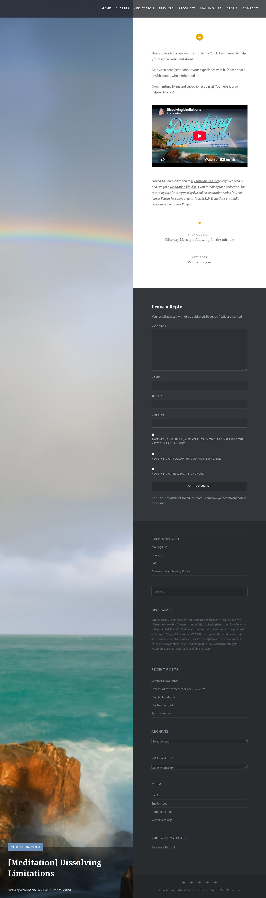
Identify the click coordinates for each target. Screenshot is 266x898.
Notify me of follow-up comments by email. (187, 458)
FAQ (154, 563)
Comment (160, 325)
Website (158, 415)
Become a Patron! (163, 847)
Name (157, 377)
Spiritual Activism (162, 713)
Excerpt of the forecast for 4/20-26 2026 (178, 689)
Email (157, 396)
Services (166, 8)
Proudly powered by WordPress (178, 890)
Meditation (144, 8)
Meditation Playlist (183, 187)
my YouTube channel (205, 181)
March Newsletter (163, 697)
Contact (250, 8)
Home (106, 8)
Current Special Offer (165, 538)
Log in (155, 795)
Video (35, 846)
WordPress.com (230, 890)
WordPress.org (161, 820)
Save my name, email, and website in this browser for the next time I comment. (198, 441)
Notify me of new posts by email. (178, 473)
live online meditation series (212, 193)
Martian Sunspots (162, 705)
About (232, 8)
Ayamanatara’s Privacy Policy (170, 571)
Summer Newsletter (164, 680)
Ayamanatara (32, 890)
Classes (122, 8)
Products (187, 8)
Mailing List (211, 8)
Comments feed (161, 811)
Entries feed (159, 803)
